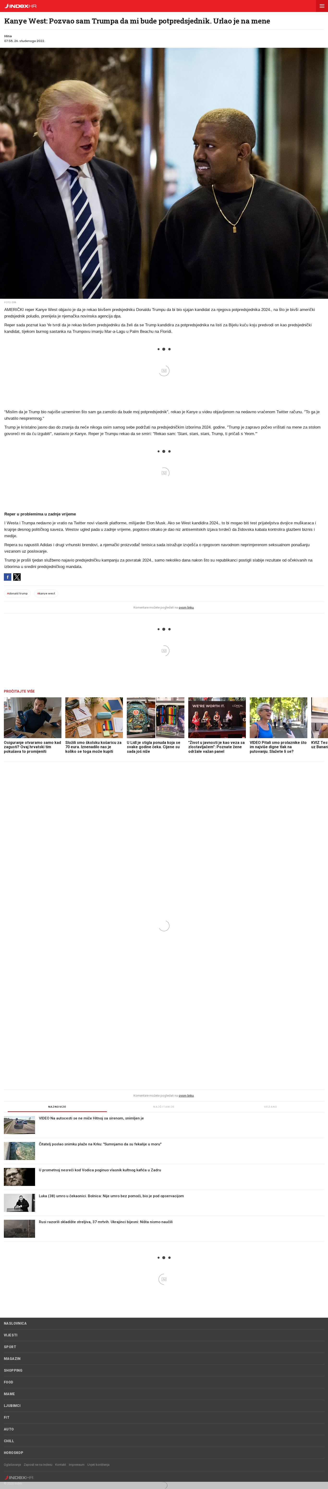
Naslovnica (15, 1323)
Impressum (77, 1464)
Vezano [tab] (270, 1106)
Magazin (12, 1359)
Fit (6, 1417)
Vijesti (11, 1335)
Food (8, 1382)
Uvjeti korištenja (98, 1464)
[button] (322, 6)
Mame (9, 1394)
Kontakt (60, 1464)
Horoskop (13, 1453)
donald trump (17, 593)
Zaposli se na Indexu (38, 1464)
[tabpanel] (164, 1179)
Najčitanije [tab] (164, 1106)
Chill (9, 1441)
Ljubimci (12, 1406)
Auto (9, 1429)
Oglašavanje (12, 1464)
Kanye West (46, 593)
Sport (10, 1347)
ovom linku (186, 607)
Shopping (13, 1370)
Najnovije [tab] (57, 1106)
